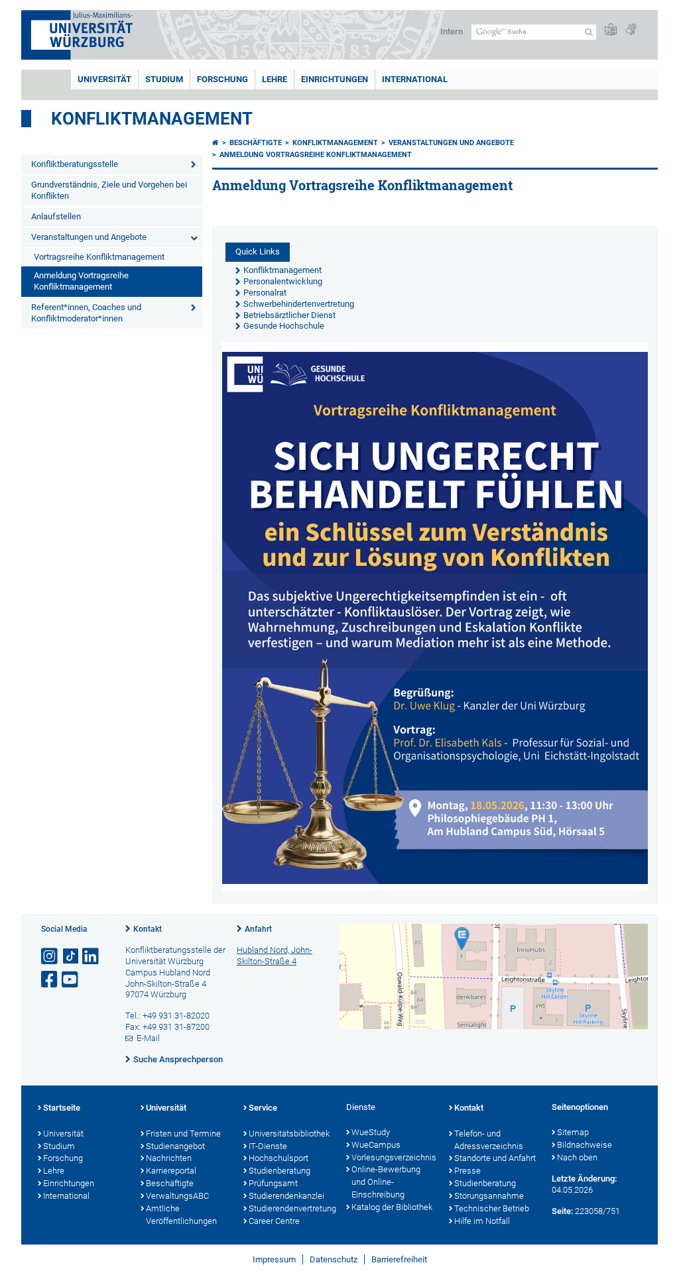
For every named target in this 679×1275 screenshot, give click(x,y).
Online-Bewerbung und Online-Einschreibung (385, 1181)
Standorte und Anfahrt (495, 1158)
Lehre (274, 79)
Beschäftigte (255, 143)
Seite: (562, 1211)
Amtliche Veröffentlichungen (181, 1214)
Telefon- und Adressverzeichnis (488, 1140)
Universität (104, 79)
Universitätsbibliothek (289, 1133)
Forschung (222, 79)
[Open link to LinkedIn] (91, 956)
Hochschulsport (278, 1158)
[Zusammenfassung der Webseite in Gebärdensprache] (630, 30)
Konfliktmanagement (152, 119)
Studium (164, 79)
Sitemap (573, 1132)
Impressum (274, 1259)
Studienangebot (175, 1146)
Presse (467, 1171)
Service (263, 1108)
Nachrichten (169, 1158)
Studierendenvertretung (291, 1208)
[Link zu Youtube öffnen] (71, 979)
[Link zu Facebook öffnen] (50, 979)
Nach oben (577, 1157)
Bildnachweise (584, 1145)
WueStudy (370, 1132)
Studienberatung (279, 1171)
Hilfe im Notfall (482, 1221)
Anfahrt (258, 929)
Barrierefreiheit (399, 1259)
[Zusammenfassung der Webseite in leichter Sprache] (611, 30)
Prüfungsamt (273, 1183)
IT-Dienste (268, 1146)
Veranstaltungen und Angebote (89, 237)
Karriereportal (171, 1171)
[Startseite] (215, 143)
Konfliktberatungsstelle (74, 164)
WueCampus (376, 1145)
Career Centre (274, 1221)
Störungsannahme (489, 1196)
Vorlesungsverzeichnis (393, 1157)
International (415, 79)
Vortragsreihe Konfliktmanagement (99, 257)
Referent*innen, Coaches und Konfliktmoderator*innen (86, 312)
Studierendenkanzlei (286, 1196)
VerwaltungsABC (177, 1196)
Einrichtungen (334, 79)
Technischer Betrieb (491, 1208)
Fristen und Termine (183, 1133)
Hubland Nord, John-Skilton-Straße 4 (274, 955)
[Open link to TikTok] (71, 956)
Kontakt (147, 929)
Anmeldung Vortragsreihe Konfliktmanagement (81, 281)
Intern (451, 31)
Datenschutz (333, 1259)
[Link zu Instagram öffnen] (50, 956)
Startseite (61, 1108)
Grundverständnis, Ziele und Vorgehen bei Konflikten (109, 190)
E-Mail (148, 1038)
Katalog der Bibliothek (391, 1207)
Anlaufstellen (56, 216)
